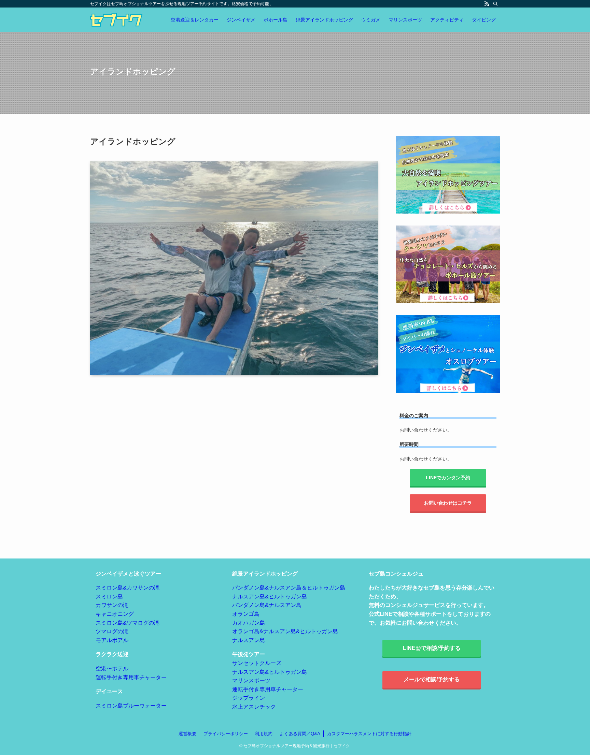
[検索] (495, 4)
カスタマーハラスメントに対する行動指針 (369, 733)
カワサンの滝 (112, 605)
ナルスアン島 (248, 640)
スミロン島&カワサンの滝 (127, 588)
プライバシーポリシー (225, 733)
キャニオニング (115, 614)
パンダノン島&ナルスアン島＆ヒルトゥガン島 (288, 588)
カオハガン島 (248, 623)
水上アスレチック (254, 707)
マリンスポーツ (251, 680)
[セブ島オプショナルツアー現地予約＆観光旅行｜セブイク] (116, 20)
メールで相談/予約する (432, 679)
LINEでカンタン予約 (448, 477)
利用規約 (263, 733)
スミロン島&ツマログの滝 (127, 623)
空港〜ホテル (112, 668)
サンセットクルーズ (256, 663)
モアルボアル (112, 640)
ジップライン (248, 698)
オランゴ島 (245, 614)
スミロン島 (109, 596)
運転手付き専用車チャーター (131, 677)
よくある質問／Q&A (300, 733)
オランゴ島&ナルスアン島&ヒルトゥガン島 (285, 631)
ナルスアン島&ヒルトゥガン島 (269, 596)
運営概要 (187, 733)
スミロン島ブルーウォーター (131, 706)
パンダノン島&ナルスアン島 (266, 605)
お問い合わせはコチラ (448, 503)
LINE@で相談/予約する (432, 648)
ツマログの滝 (112, 631)
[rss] (486, 4)
